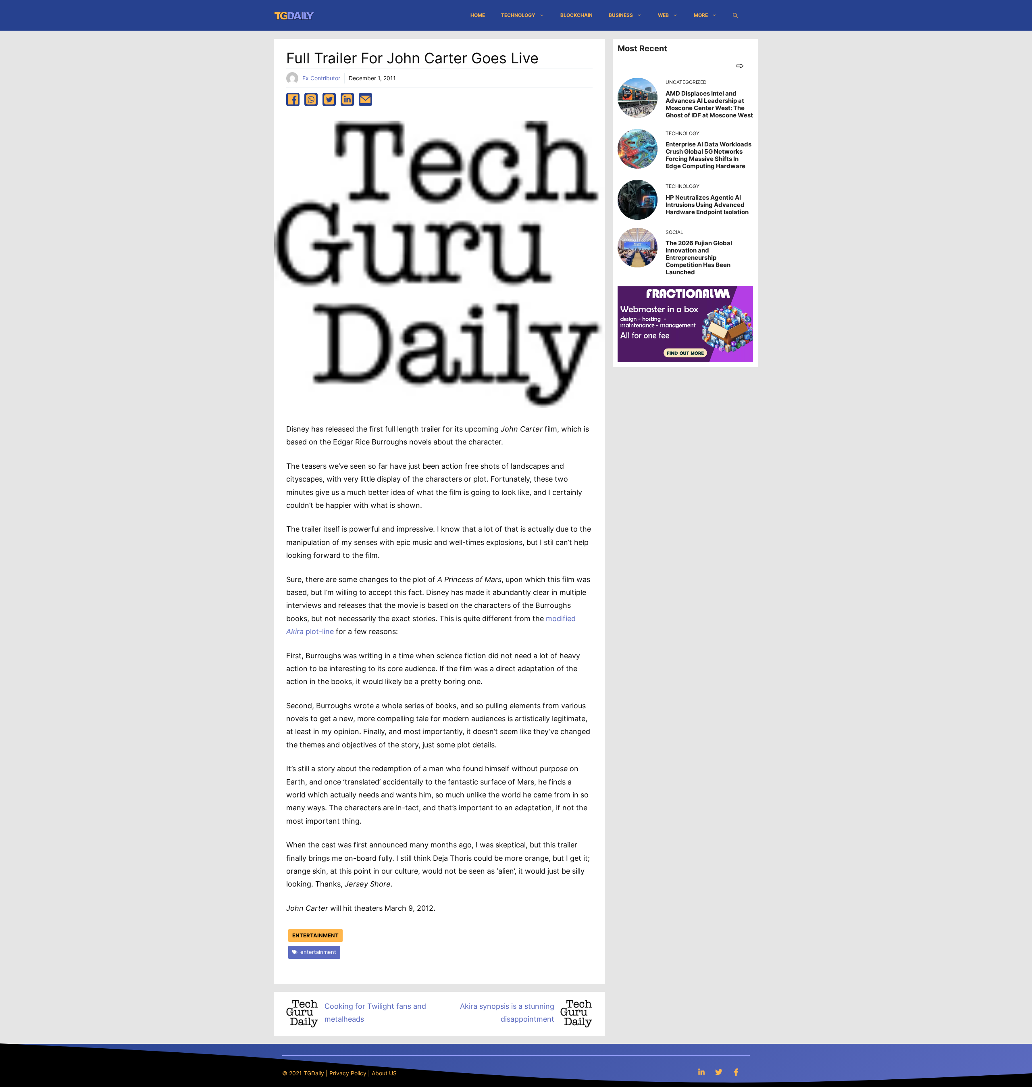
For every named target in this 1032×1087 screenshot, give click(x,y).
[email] (365, 99)
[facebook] (293, 99)
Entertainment (315, 935)
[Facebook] (736, 1072)
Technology (518, 15)
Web (663, 15)
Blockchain (576, 15)
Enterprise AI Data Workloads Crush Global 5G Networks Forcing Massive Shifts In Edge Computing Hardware (708, 155)
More (701, 15)
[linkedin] (347, 99)
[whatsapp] (311, 99)
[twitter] (329, 99)
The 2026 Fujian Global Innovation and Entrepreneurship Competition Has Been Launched (699, 257)
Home (477, 15)
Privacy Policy (347, 1073)
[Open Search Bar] (735, 15)
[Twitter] (718, 1072)
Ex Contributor (321, 78)
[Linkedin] (701, 1072)
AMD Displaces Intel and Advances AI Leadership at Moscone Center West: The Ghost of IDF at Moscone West (709, 104)
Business (621, 15)
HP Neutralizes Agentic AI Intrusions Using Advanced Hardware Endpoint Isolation (707, 205)
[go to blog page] (740, 65)
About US (384, 1073)
